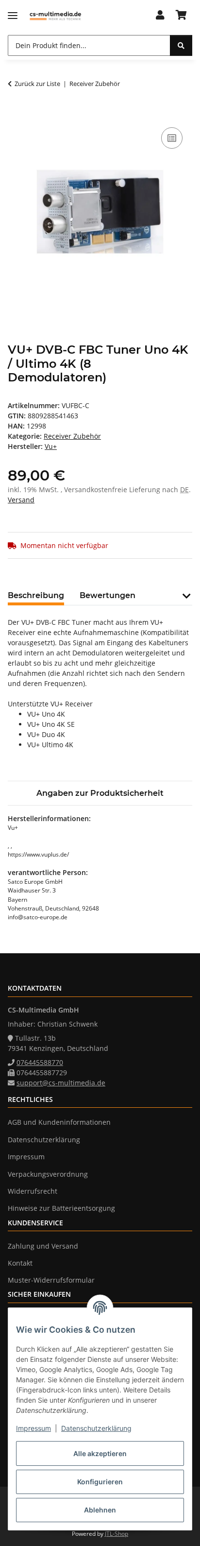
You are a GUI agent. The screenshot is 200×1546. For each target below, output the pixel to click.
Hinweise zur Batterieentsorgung (61, 1208)
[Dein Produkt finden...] (181, 45)
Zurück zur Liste (37, 83)
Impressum (33, 1428)
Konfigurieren (100, 1481)
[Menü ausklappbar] (12, 16)
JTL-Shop (116, 1533)
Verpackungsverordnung (48, 1174)
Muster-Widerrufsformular (51, 1280)
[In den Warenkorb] (15, 114)
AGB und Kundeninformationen (59, 1122)
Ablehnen (100, 1510)
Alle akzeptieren (100, 1453)
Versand (21, 499)
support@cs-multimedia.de (61, 1082)
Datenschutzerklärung (96, 1428)
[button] (160, 15)
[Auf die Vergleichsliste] (172, 138)
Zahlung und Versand (43, 1246)
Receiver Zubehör (72, 436)
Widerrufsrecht (32, 1191)
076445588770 (40, 1062)
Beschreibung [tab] (36, 595)
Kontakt (20, 1263)
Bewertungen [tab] (107, 595)
